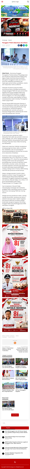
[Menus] (2, 1)
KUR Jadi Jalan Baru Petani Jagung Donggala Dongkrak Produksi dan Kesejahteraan (22, 379)
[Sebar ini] (19, 45)
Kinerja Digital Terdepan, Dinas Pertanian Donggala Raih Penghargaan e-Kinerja (8, 379)
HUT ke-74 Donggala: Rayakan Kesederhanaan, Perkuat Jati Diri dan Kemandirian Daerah (22, 391)
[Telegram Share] (24, 45)
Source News (11, 337)
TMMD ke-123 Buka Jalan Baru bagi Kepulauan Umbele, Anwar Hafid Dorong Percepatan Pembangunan (8, 391)
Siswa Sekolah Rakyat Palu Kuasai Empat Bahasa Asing (15, 437)
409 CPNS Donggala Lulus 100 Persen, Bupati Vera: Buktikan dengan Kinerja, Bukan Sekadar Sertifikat (8, 367)
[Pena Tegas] (15, 1)
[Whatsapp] (26, 45)
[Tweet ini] (21, 45)
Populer (8, 427)
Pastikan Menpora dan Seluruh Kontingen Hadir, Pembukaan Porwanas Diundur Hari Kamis (22, 349)
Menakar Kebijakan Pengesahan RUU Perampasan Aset (14, 453)
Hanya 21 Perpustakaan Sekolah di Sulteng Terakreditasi (7, 348)
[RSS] (15, 343)
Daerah (3, 45)
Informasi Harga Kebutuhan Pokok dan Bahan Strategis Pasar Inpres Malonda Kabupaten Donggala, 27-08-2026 (16, 448)
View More (15, 415)
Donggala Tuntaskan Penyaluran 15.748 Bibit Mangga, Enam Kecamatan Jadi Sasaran (21, 367)
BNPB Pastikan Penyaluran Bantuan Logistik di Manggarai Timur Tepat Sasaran (16, 442)
